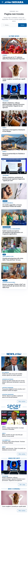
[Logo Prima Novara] (14, 2)
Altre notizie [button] (21, 401)
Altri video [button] (22, 484)
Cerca (22, 25)
